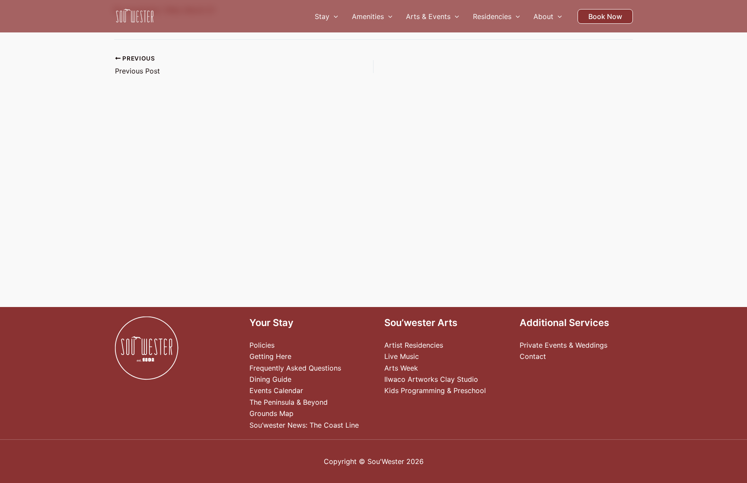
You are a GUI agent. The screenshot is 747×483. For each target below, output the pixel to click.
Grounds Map (271, 413)
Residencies (492, 16)
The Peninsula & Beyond (288, 402)
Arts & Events (428, 16)
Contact (533, 356)
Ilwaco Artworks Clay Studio (431, 379)
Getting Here (270, 356)
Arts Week (401, 368)
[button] (333, 16)
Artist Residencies (413, 345)
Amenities (368, 16)
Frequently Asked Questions (295, 368)
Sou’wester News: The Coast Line (304, 425)
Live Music (401, 356)
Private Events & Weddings (563, 345)
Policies (262, 345)
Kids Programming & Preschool (435, 390)
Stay (322, 16)
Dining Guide (270, 379)
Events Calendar (276, 390)
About (543, 16)
